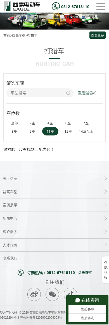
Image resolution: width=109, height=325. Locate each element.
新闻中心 (10, 218)
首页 (6, 35)
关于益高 (10, 178)
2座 (32, 122)
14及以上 (86, 131)
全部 (14, 122)
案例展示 (10, 204)
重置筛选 (86, 93)
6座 (68, 122)
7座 (86, 122)
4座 (50, 122)
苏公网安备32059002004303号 (40, 317)
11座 (50, 131)
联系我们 (10, 258)
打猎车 (32, 35)
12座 (68, 131)
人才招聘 (10, 245)
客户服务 (10, 231)
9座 (32, 131)
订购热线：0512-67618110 (59, 272)
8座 (14, 131)
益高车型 (18, 35)
